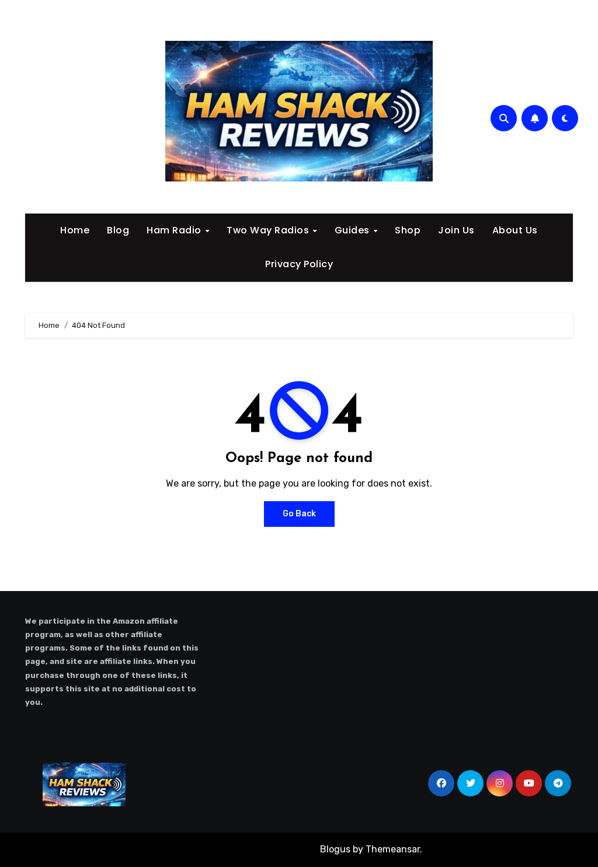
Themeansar (393, 849)
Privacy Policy (299, 264)
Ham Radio (175, 230)
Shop (407, 230)
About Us (515, 230)
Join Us (456, 230)
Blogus (335, 849)
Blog (118, 230)
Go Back (299, 514)
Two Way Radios (269, 230)
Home (74, 230)
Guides (354, 230)
